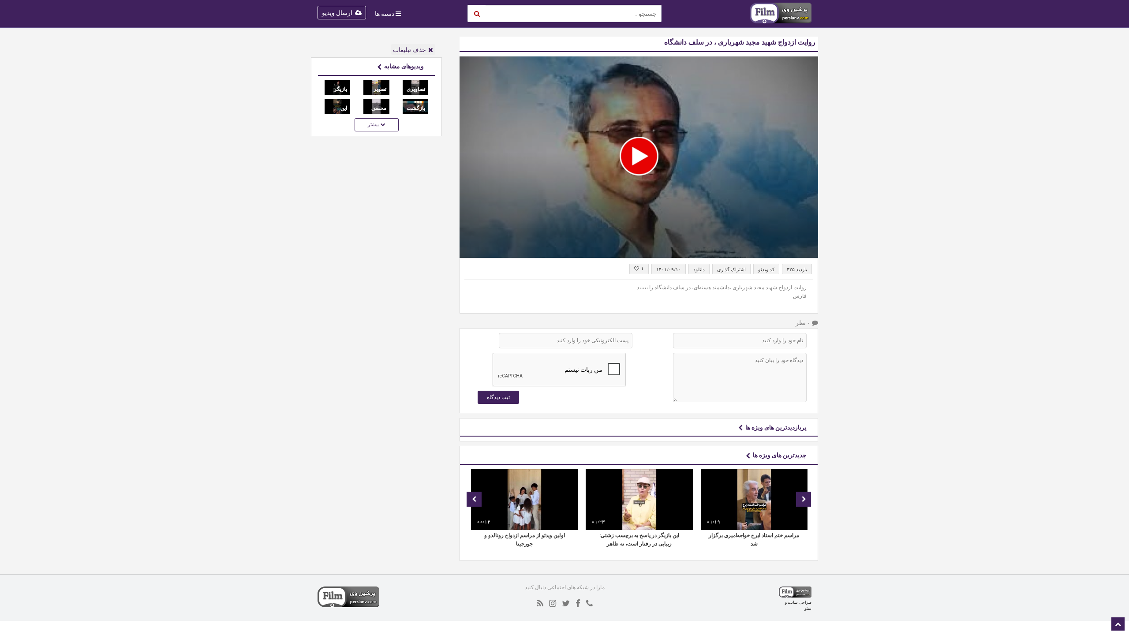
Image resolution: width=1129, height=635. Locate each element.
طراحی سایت (799, 602)
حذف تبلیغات (409, 49)
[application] (639, 157)
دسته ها (385, 13)
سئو (807, 608)
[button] (639, 156)
